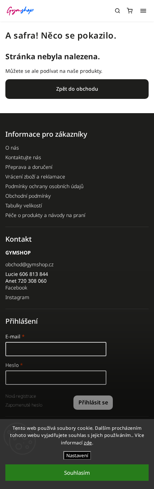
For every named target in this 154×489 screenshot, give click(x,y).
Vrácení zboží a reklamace (35, 176)
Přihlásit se (93, 402)
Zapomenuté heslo (23, 405)
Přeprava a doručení (28, 166)
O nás (12, 147)
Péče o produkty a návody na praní (45, 215)
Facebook (16, 287)
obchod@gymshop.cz (29, 264)
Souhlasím (77, 472)
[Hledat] (117, 10)
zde (88, 442)
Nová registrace (20, 396)
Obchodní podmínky (28, 195)
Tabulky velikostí (23, 205)
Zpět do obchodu (77, 88)
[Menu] (143, 11)
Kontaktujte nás (23, 157)
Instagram (17, 297)
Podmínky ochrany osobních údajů (44, 186)
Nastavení (77, 455)
